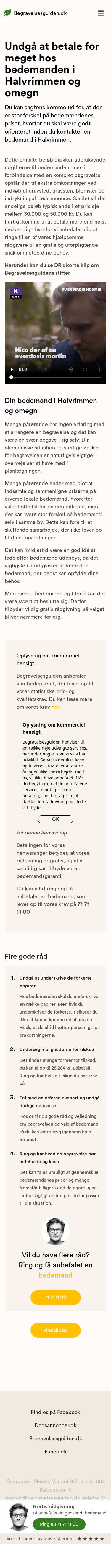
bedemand (55, 1275)
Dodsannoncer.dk (55, 1425)
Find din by (56, 1330)
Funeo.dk (56, 1451)
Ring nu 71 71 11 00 (59, 1524)
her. (56, 707)
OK (55, 819)
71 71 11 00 (55, 1297)
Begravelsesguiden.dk (40, 13)
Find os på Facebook (55, 1412)
